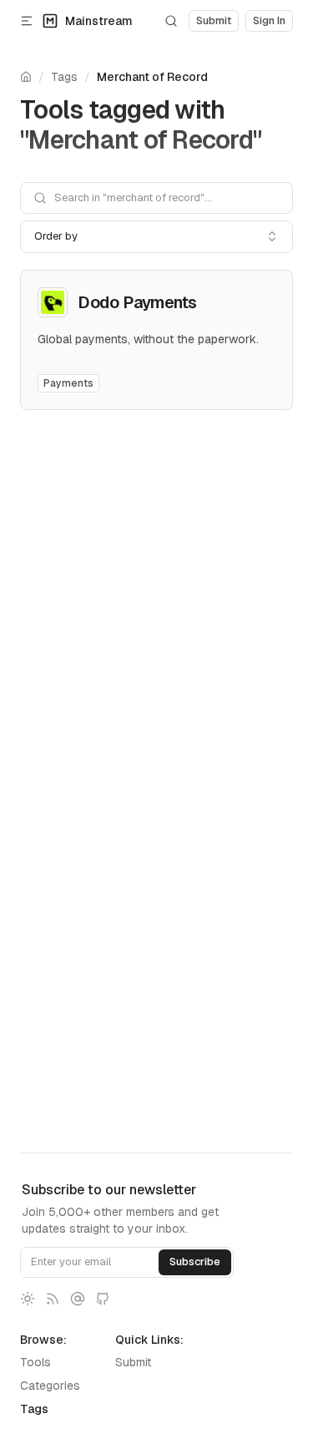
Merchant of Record (152, 76)
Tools (35, 1362)
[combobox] (156, 236)
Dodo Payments (137, 302)
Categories (50, 1385)
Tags (64, 76)
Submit (133, 1362)
